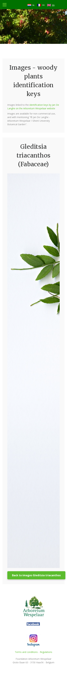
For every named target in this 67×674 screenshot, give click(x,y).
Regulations (46, 652)
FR (43, 5)
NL (33, 5)
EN (53, 5)
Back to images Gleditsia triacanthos (36, 575)
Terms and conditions (26, 652)
